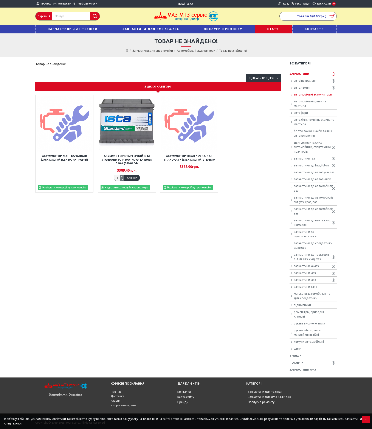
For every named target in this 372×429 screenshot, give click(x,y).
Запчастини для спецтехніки (152, 50)
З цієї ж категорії (158, 86)
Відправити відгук (261, 78)
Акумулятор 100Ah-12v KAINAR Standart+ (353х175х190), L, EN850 (189, 157)
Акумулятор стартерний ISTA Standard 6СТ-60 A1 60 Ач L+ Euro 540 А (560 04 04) (126, 159)
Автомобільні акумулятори (196, 50)
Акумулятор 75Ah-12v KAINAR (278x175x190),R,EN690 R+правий (64, 157)
